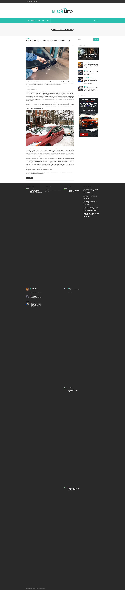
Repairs (33, 20)
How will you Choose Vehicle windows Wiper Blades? (48, 41)
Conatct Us (29, 1)
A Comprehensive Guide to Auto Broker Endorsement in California (74, 489)
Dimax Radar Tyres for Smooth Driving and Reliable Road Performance (91, 73)
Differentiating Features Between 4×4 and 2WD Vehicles (73, 390)
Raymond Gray (31, 42)
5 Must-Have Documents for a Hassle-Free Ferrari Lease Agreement (74, 290)
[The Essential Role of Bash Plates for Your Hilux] (65, 237)
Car (28, 20)
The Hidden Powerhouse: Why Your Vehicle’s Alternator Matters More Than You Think (91, 89)
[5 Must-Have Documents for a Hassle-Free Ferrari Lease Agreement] (65, 336)
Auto (38, 20)
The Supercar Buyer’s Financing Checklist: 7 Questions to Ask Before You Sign (88, 56)
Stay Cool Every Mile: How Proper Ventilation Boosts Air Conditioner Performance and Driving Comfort (91, 209)
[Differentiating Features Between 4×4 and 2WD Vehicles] (65, 436)
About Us (35, 1)
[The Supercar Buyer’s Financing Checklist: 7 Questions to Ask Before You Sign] (27, 237)
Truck (47, 20)
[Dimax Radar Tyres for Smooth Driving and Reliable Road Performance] (80, 72)
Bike (43, 20)
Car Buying (82, 52)
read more (29, 177)
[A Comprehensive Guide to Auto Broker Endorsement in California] (65, 535)
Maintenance (88, 62)
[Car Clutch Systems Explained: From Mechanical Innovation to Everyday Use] (80, 64)
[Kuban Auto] (62, 10)
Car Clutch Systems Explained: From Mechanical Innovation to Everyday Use (91, 66)
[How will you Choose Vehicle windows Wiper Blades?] (47, 63)
